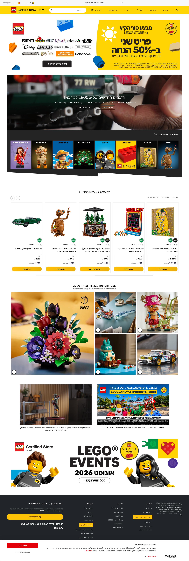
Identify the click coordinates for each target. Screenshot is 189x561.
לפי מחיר (127, 10)
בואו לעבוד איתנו (118, 527)
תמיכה (149, 503)
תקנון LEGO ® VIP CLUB (85, 537)
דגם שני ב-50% (96, 10)
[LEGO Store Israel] (23, 10)
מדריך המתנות (118, 524)
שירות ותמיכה (148, 508)
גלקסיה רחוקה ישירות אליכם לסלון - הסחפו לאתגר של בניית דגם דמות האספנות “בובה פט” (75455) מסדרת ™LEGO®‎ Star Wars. (55, 429)
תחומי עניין (152, 10)
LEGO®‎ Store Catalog (115, 520)
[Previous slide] (122, 3)
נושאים (165, 10)
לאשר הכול (22, 545)
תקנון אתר (90, 512)
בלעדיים (165, 197)
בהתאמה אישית (24, 552)
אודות (120, 503)
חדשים (175, 197)
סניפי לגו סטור (113, 10)
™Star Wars (153, 197)
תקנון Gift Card (88, 516)
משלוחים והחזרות (147, 512)
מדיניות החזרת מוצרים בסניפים (84, 530)
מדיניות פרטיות (88, 520)
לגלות (177, 10)
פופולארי (174, 134)
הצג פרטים (152, 557)
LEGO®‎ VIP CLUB (117, 508)
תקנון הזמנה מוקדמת (87, 533)
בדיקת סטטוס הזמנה (146, 526)
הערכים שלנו (119, 516)
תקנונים (89, 503)
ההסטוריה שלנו (118, 512)
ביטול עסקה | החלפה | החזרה (142, 517)
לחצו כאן (88, 551)
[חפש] (51, 10)
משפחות (164, 134)
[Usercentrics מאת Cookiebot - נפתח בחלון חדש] (170, 556)
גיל (155, 134)
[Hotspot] (98, 372)
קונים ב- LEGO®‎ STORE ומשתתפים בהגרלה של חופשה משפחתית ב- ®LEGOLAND (133, 428)
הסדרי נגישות (148, 522)
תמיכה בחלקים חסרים (146, 530)
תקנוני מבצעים (89, 508)
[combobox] (68, 10)
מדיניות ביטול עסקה (86, 525)
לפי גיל (139, 10)
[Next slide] (67, 3)
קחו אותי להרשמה (35, 517)
